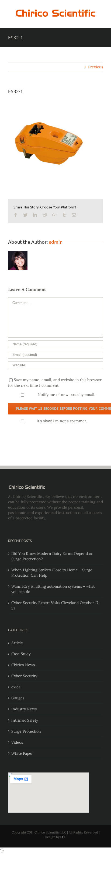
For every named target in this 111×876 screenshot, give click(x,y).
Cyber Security (24, 675)
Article (17, 642)
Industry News (24, 709)
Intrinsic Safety (24, 720)
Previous (95, 67)
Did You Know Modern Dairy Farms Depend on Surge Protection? (52, 556)
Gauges (17, 698)
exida (15, 687)
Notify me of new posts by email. (66, 394)
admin (56, 241)
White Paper (22, 753)
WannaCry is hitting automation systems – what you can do (53, 589)
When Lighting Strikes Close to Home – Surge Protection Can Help (51, 573)
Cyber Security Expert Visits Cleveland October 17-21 (55, 605)
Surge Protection (26, 731)
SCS (63, 837)
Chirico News (23, 664)
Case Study (20, 653)
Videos (17, 742)
